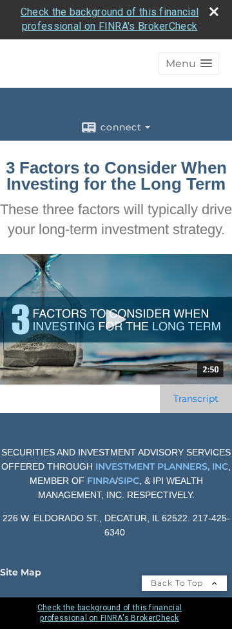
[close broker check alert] (214, 11)
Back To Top (178, 583)
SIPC (128, 480)
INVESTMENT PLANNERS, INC (161, 466)
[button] (189, 63)
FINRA (99, 480)
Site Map (20, 572)
